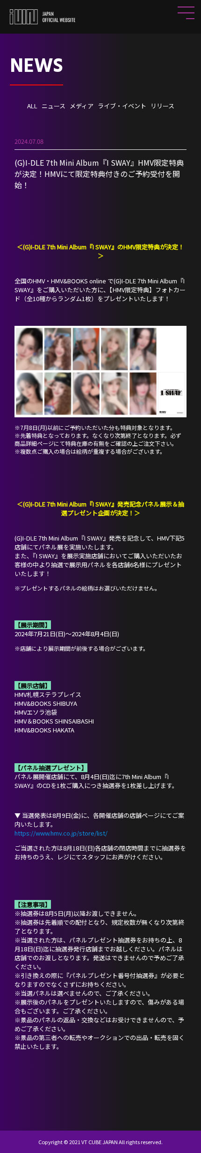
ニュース (53, 105)
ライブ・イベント (122, 105)
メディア (81, 105)
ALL (32, 105)
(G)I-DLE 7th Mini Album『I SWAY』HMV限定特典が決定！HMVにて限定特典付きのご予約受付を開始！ (99, 173)
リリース (162, 105)
